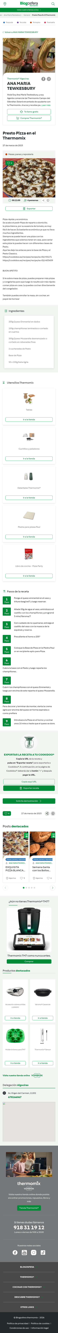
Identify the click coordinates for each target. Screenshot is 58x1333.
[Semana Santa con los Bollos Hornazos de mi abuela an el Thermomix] (42, 845)
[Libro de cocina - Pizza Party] (29, 554)
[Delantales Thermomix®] (29, 476)
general (27, 15)
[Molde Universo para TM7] (15, 1036)
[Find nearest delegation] (5, 4)
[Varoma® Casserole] (42, 991)
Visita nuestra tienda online (27, 10)
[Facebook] (15, 1252)
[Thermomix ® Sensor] (42, 1036)
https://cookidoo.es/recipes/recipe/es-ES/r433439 (28, 260)
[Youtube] (24, 1252)
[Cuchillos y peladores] (29, 437)
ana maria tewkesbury (12, 15)
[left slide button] (5, 887)
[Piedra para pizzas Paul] (29, 515)
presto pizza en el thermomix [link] (43, 15)
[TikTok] (43, 1252)
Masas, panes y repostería (17, 859)
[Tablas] (29, 398)
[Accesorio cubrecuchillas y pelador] (15, 991)
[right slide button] (52, 887)
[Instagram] (34, 1252)
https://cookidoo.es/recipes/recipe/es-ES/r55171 (27, 257)
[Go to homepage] (29, 4)
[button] (53, 4)
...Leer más (45, 105)
